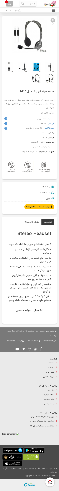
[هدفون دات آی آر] (49, 3)
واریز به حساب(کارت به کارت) (42, 416)
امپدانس (51, 123)
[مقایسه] (53, 20)
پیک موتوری (49, 399)
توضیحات (48, 222)
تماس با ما (50, 372)
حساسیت (51, 119)
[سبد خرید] (9, 3)
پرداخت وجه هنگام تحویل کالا (42, 425)
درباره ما (51, 367)
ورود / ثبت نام (12, 10)
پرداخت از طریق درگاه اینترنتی (42, 421)
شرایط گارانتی (48, 376)
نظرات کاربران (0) (31, 222)
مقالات (51, 362)
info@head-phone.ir (14, 340)
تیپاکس (51, 389)
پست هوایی (49, 394)
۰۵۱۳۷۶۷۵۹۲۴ (48, 340)
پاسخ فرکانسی (49, 128)
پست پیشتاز (49, 403)
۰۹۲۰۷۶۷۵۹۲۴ (33, 340)
